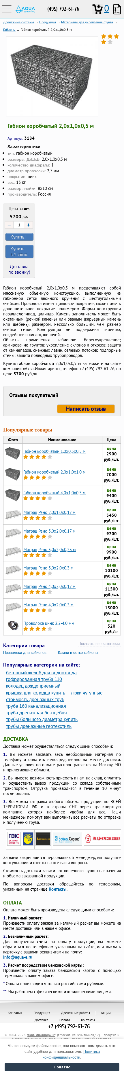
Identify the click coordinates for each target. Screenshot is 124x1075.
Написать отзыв (86, 408)
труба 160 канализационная (36, 706)
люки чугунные (87, 692)
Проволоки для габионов (24, 652)
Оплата (64, 1020)
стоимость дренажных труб (35, 699)
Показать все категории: (99, 643)
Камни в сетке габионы (78, 652)
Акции (106, 1012)
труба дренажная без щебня (36, 712)
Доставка (41, 1020)
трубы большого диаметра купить (42, 719)
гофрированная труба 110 (34, 679)
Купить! (18, 237)
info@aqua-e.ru (17, 957)
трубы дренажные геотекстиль (39, 726)
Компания (15, 1012)
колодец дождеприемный (33, 686)
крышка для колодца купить (35, 692)
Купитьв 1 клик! (19, 251)
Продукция (41, 1012)
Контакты (58, 889)
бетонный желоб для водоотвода (41, 672)
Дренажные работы (75, 1012)
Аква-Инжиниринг (41, 1035)
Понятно (62, 1067)
